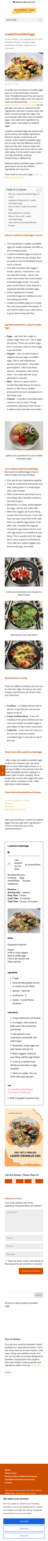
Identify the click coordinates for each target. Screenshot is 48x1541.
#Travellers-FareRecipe (19, 1092)
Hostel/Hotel (10, 45)
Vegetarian (28, 45)
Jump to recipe (12, 84)
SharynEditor (12, 39)
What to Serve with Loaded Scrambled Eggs (19, 217)
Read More (36, 1365)
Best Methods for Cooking (19, 213)
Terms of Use (11, 1473)
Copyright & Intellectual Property (20, 1479)
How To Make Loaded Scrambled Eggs (22, 208)
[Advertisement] (15, 1415)
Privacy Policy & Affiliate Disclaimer (21, 1476)
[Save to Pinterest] (33, 1181)
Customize (24, 1528)
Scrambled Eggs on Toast (17, 800)
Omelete (9, 803)
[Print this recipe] (9, 852)
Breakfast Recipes (13, 42)
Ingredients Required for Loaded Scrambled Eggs (22, 201)
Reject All (24, 1536)
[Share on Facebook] (14, 1181)
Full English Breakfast (15, 809)
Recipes (19, 45)
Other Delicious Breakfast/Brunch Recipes (22, 224)
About (7, 1470)
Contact (8, 1483)
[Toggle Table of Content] (37, 190)
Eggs (33, 42)
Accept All (24, 1521)
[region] (24, 1518)
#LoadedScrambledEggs (20, 1089)
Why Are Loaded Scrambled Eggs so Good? (23, 195)
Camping (26, 42)
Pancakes (9, 806)
